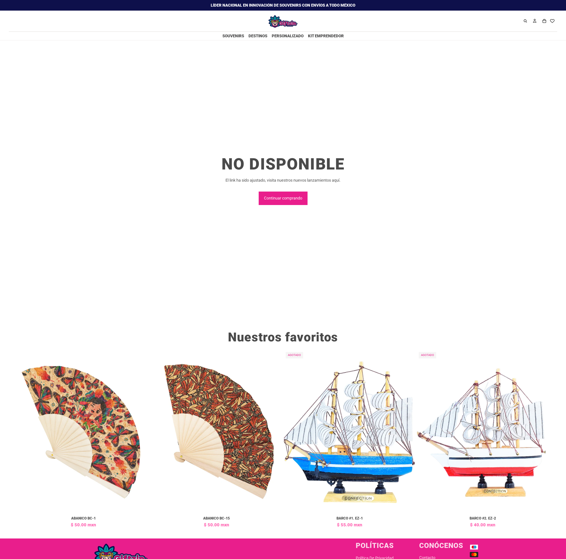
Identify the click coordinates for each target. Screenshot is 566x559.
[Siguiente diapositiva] (142, 432)
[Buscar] (525, 21)
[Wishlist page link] (552, 21)
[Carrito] (544, 21)
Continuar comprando (283, 198)
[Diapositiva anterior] (24, 432)
